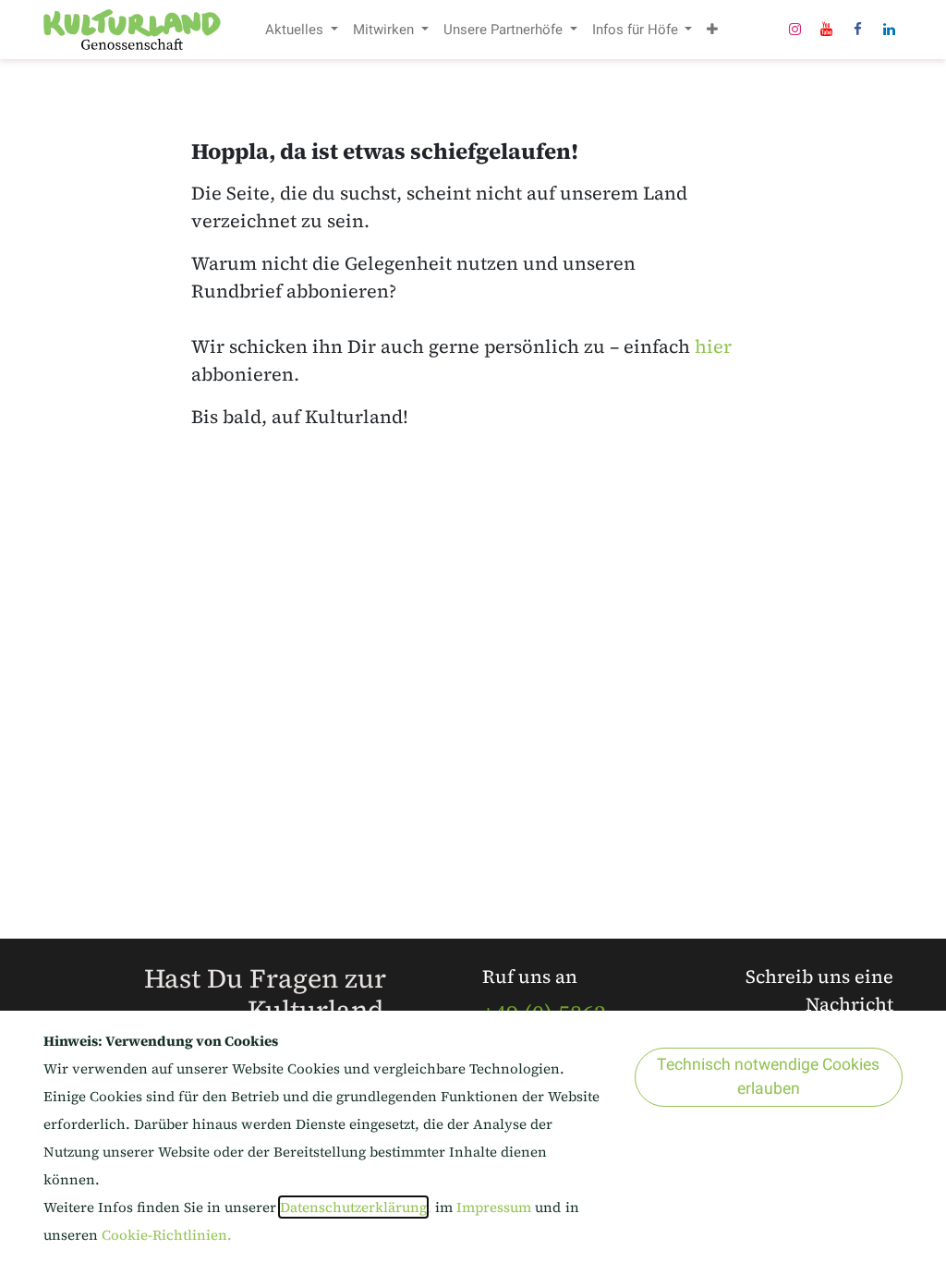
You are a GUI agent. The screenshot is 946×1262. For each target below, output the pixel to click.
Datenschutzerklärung (353, 1207)
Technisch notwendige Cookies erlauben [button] (768, 1076)
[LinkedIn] (889, 29)
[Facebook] (857, 29)
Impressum (495, 1207)
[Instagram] (794, 29)
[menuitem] (302, 30)
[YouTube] (826, 29)
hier (713, 346)
